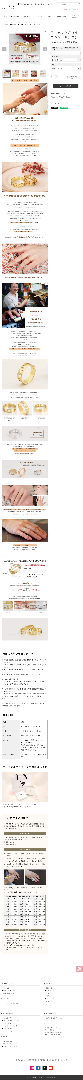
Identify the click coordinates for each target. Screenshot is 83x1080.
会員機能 (4, 1036)
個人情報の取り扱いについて (57, 1060)
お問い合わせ (48, 1013)
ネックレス (50, 990)
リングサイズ (56, 56)
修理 (50, 17)
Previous (4, 49)
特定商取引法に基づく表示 (36, 1060)
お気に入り (40, 4)
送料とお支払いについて (11, 1020)
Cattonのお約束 (8, 993)
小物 (47, 1001)
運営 (45, 1023)
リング (10, 22)
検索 (79, 4)
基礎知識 (75, 16)
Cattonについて (62, 17)
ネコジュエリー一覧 (11, 17)
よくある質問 (8, 1028)
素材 (53, 65)
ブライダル (27, 17)
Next (45, 49)
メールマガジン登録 (10, 1046)
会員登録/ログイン (26, 4)
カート (50, 4)
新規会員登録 (8, 1041)
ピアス (48, 996)
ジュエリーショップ (10, 990)
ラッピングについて (10, 1026)
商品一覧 (49, 988)
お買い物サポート (7, 1013)
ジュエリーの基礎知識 (11, 1003)
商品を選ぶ (48, 983)
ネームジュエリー (13, 24)
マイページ (7, 1044)
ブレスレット (51, 998)
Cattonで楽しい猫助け (70, 9)
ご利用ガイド (8, 1018)
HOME (5, 22)
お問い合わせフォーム (54, 1018)
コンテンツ (5, 999)
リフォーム (40, 17)
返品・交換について (58, 93)
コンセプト (7, 988)
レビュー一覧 (8, 1031)
